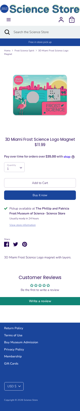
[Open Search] (6, 32)
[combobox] (14, 167)
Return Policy (13, 328)
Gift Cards (11, 363)
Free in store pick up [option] (40, 42)
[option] (40, 95)
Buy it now (40, 195)
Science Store (31, 400)
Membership (13, 356)
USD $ (11, 386)
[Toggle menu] (8, 19)
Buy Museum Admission (21, 342)
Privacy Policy (14, 349)
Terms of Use (13, 335)
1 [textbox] (8, 169)
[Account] (61, 18)
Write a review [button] (40, 301)
